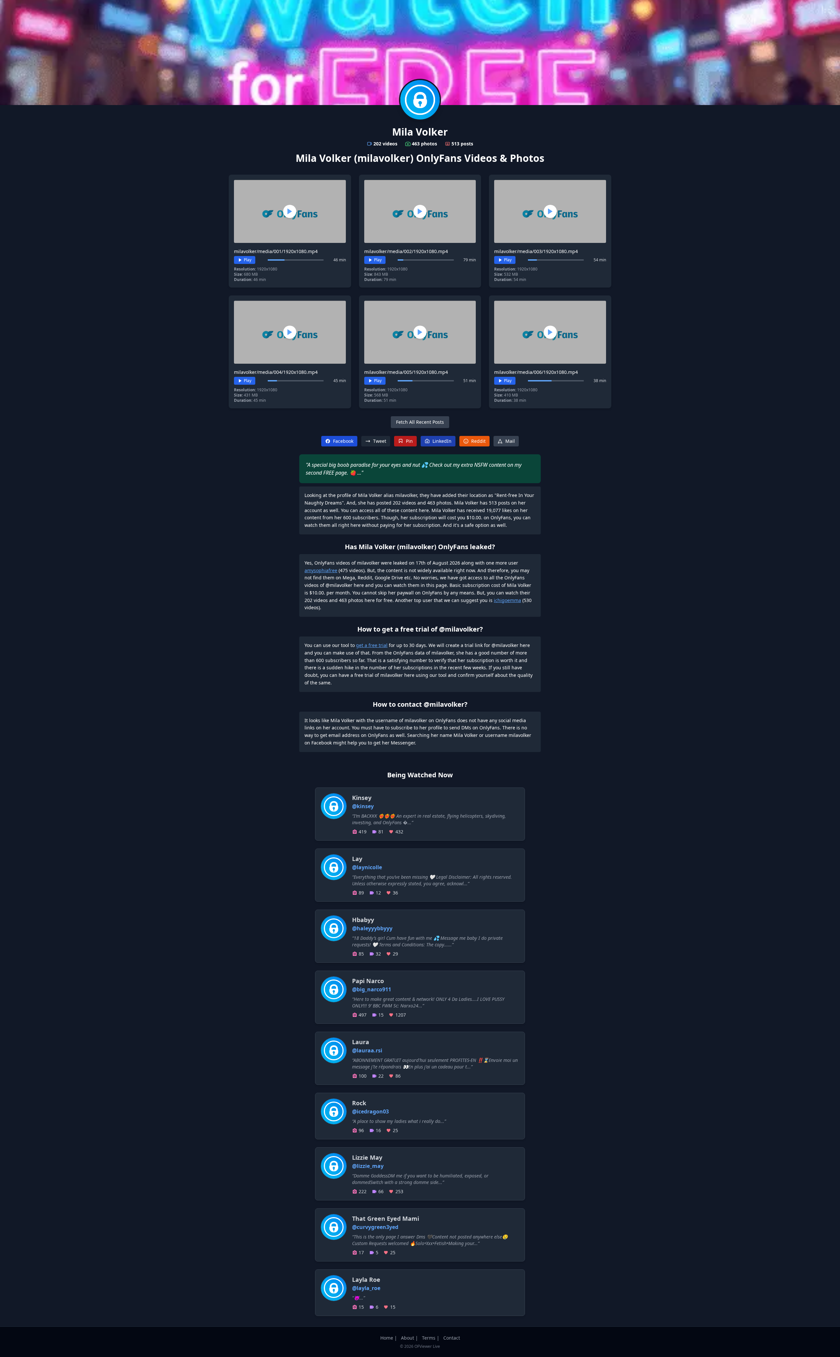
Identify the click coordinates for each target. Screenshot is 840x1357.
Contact (451, 1338)
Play (247, 260)
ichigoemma (507, 600)
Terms (428, 1338)
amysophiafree (320, 570)
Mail (510, 441)
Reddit (478, 441)
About (407, 1338)
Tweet (379, 441)
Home (386, 1338)
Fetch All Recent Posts (420, 422)
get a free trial (372, 645)
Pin (409, 441)
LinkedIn (442, 441)
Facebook (343, 441)
